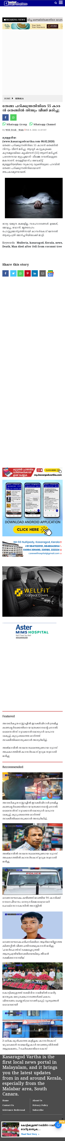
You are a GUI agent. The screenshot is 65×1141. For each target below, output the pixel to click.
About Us (37, 1100)
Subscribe (38, 1110)
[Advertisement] (32, 62)
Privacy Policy (40, 1105)
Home (7, 99)
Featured (8, 716)
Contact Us (8, 1105)
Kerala (19, 99)
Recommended (12, 767)
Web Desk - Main (15, 130)
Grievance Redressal (13, 1110)
